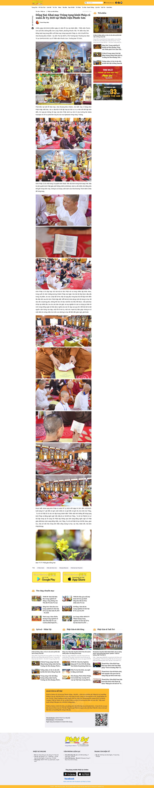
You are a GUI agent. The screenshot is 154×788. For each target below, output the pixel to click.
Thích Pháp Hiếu (44, 22)
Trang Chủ (34, 7)
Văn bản (65, 7)
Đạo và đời (71, 7)
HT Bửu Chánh (40, 568)
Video (59, 7)
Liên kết (49, 7)
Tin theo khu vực (109, 2)
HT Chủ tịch (42, 7)
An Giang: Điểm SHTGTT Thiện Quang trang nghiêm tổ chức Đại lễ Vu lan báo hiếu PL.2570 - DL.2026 (81, 621)
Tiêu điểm (102, 13)
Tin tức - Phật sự (40, 11)
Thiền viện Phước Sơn (52, 568)
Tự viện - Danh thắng (88, 7)
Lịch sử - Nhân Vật (43, 629)
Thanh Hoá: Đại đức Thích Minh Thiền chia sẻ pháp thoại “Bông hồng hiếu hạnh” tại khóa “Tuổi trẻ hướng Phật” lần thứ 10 (107, 653)
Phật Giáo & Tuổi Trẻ (106, 629)
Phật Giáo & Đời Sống (75, 629)
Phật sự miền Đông (53, 11)
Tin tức (55, 7)
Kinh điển (109, 7)
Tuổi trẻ (103, 7)
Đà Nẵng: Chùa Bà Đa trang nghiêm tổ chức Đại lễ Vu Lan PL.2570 (81, 609)
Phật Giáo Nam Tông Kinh (76, 568)
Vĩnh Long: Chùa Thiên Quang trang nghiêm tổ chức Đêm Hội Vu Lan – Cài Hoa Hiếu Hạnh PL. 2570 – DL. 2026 (50, 621)
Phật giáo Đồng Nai (64, 568)
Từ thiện (78, 7)
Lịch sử (97, 7)
